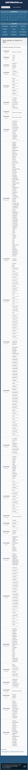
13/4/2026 (6, 342)
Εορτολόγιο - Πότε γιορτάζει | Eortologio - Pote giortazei (14, 2)
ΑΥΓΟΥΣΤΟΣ (13, 32)
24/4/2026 (6, 644)
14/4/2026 (6, 390)
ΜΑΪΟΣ (13, 29)
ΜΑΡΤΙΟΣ (23, 26)
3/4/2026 (6, 65)
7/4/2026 (6, 111)
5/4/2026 (6, 86)
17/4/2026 (6, 496)
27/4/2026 (6, 690)
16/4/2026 (6, 466)
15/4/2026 (6, 445)
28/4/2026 (6, 695)
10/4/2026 (6, 198)
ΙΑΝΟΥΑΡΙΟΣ (5, 26)
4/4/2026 (6, 72)
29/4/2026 (6, 708)
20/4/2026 (6, 531)
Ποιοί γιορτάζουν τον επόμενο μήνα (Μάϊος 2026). (13, 751)
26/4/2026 (6, 682)
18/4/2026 (6, 515)
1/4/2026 (6, 51)
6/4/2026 (6, 102)
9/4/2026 (6, 129)
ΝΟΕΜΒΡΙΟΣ (14, 34)
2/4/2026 (6, 57)
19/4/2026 (6, 523)
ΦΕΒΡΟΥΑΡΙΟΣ (13, 26)
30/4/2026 (6, 732)
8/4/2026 (6, 116)
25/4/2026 (6, 669)
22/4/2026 (6, 558)
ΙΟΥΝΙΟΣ (23, 29)
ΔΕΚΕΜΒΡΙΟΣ (23, 34)
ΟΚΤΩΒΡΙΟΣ (5, 34)
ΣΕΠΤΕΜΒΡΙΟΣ (22, 32)
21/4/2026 (6, 543)
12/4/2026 (6, 300)
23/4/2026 (6, 596)
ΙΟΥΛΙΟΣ (5, 32)
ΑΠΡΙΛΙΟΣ (5, 29)
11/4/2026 (6, 259)
